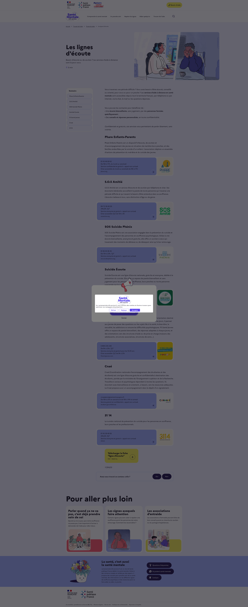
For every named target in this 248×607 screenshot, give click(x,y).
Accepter (135, 310)
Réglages (124, 310)
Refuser (113, 310)
